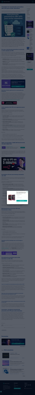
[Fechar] (27, 191)
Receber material (22, 200)
